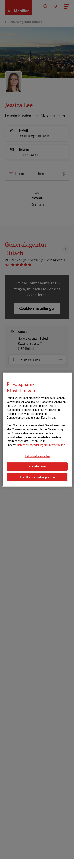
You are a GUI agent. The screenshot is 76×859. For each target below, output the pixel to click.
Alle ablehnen (37, 466)
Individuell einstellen (37, 456)
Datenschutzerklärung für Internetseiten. (41, 445)
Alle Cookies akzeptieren (37, 477)
